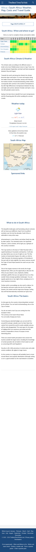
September (17, 533)
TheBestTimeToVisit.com (17, 537)
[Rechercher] (33, 3)
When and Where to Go (20, 544)
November (30, 533)
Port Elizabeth (5, 49)
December (18, 535)
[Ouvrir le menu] (2, 3)
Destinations (18, 539)
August (11, 533)
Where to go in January (8, 531)
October (24, 533)
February (18, 531)
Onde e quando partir (20, 548)
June (3, 533)
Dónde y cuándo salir (17, 546)
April (28, 531)
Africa (4, 8)
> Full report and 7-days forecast (18, 126)
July (7, 533)
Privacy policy (30, 537)
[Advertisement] (18, 196)
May (32, 531)
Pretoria (3, 52)
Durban (3, 44)
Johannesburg (4, 46)
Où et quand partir (7, 544)
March (24, 531)
